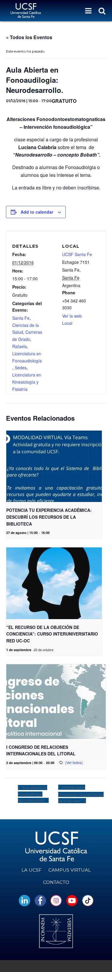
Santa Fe (21, 318)
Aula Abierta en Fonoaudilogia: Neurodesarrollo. (32, 794)
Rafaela (19, 346)
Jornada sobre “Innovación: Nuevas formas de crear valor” (81, 794)
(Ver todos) (74, 762)
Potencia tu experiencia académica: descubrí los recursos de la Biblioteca (49, 516)
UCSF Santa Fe (77, 254)
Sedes (21, 368)
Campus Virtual (69, 870)
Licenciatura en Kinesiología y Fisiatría (26, 382)
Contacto (56, 882)
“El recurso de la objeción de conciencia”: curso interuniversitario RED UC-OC (52, 634)
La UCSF (32, 870)
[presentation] (54, 466)
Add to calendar (37, 212)
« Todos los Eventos (29, 37)
